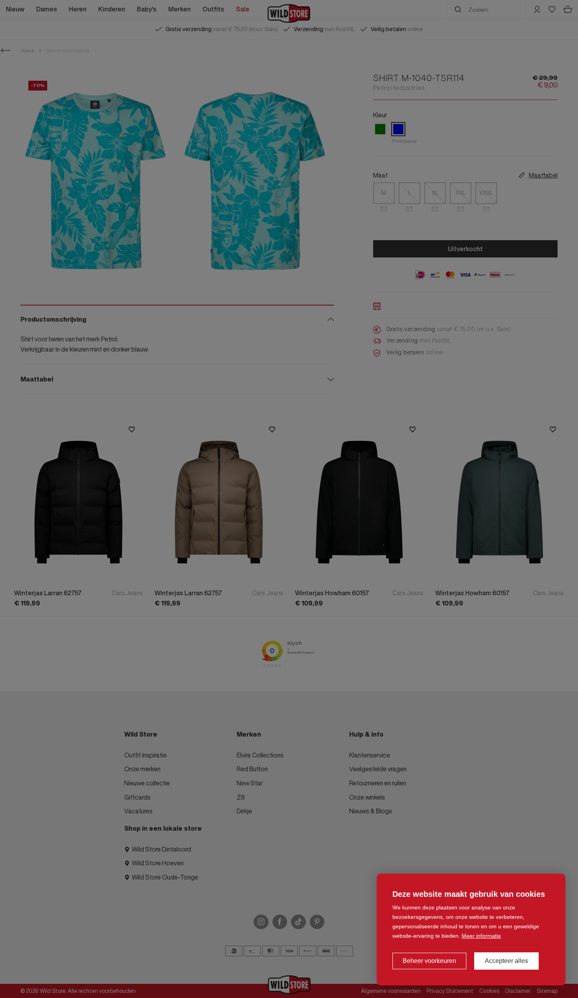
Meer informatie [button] (481, 936)
